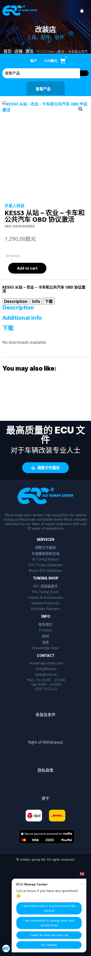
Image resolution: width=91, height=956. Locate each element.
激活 (29, 51)
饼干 (45, 798)
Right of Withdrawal (45, 742)
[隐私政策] (45, 757)
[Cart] (84, 11)
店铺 (18, 51)
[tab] (15, 301)
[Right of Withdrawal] (45, 729)
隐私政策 (45, 770)
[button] (80, 109)
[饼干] (45, 785)
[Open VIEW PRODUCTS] (54, 89)
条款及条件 (46, 714)
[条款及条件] (45, 701)
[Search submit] (84, 73)
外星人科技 (14, 205)
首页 (7, 51)
